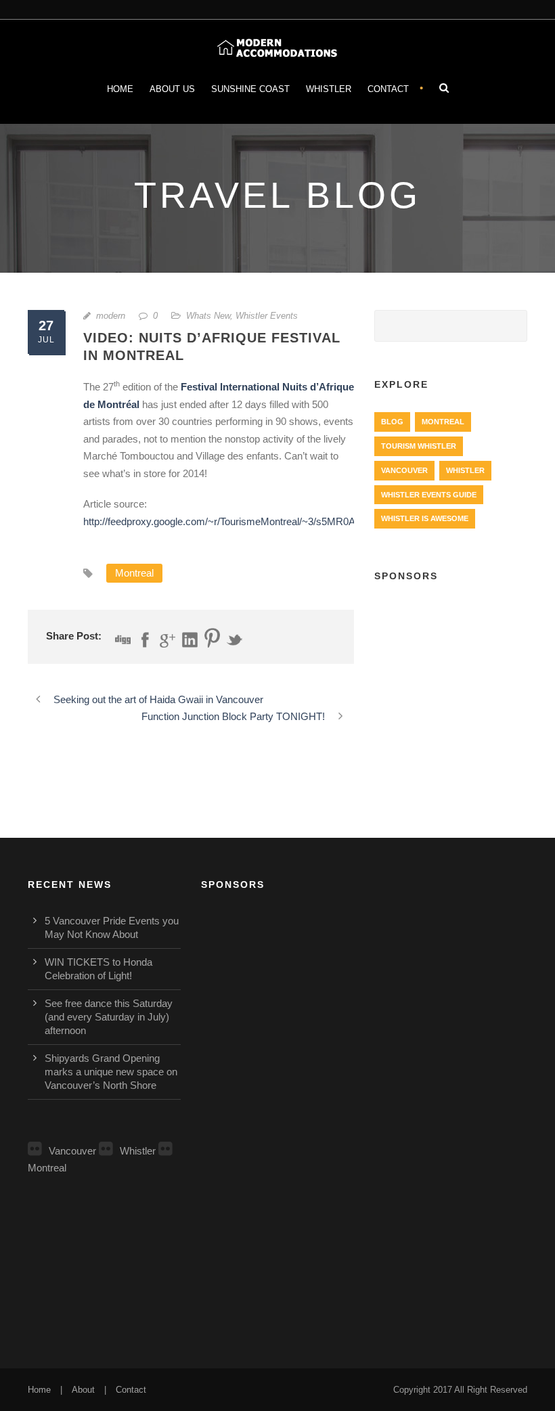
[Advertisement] (450, 667)
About (83, 1390)
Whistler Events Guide (428, 495)
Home (120, 89)
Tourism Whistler (418, 446)
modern (110, 316)
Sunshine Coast (250, 89)
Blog (392, 422)
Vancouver (404, 470)
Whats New (208, 316)
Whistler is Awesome (424, 518)
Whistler (328, 89)
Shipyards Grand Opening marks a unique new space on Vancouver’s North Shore (111, 1071)
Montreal (134, 573)
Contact (388, 89)
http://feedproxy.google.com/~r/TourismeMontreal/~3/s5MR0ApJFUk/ (235, 521)
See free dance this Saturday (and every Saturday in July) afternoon (109, 1017)
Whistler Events (267, 316)
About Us (172, 89)
